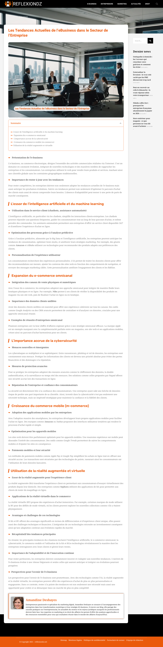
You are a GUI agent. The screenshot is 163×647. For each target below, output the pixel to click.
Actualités (136, 4)
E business (23, 17)
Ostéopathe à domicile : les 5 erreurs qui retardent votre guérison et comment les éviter (142, 62)
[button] (157, 4)
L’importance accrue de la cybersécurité (30, 138)
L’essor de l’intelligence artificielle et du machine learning (38, 132)
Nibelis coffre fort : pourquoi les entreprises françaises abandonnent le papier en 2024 (142, 108)
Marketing (122, 4)
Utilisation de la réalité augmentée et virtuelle (32, 145)
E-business (91, 4)
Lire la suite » (144, 67)
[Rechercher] (150, 40)
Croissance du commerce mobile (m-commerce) (33, 142)
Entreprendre (107, 4)
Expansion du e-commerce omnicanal (29, 135)
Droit (147, 4)
